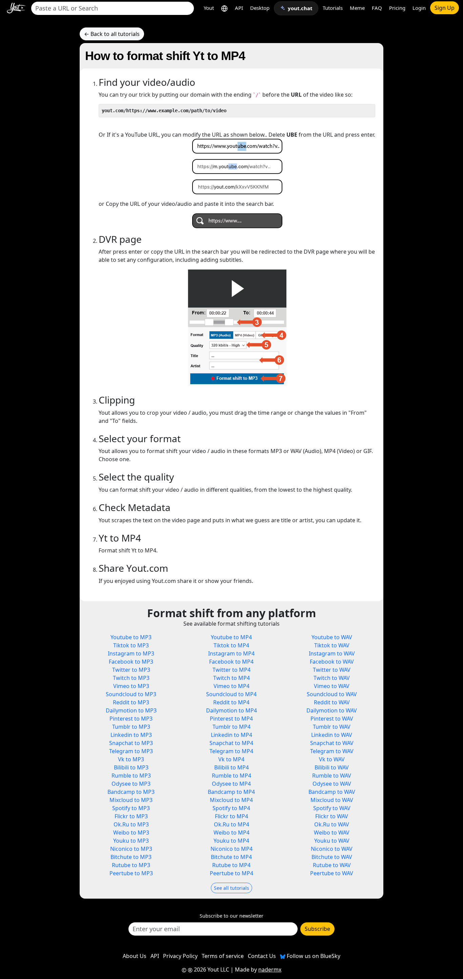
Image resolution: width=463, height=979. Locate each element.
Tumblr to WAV (331, 726)
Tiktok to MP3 (131, 645)
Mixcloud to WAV (331, 800)
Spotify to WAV (331, 808)
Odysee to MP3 (131, 783)
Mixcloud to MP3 (131, 800)
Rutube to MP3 (131, 865)
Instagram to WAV (332, 653)
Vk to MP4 (231, 759)
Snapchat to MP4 (231, 743)
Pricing (397, 7)
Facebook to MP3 (131, 661)
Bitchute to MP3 (131, 857)
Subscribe (317, 929)
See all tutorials (231, 888)
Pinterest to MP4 (231, 718)
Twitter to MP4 (231, 669)
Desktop (259, 7)
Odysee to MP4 (231, 783)
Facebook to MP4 (231, 661)
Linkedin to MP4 (231, 735)
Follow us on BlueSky (312, 956)
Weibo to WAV (331, 832)
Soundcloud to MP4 (231, 694)
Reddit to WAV (332, 702)
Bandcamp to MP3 (131, 792)
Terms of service (223, 956)
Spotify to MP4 (231, 808)
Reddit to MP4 (231, 702)
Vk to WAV (332, 759)
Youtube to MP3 (131, 637)
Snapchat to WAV (332, 743)
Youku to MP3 (131, 840)
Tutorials (333, 7)
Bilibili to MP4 (231, 767)
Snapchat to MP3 (131, 743)
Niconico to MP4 (231, 849)
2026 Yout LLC (211, 969)
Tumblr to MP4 (231, 726)
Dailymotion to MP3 (131, 710)
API (239, 7)
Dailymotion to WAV (331, 710)
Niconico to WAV (332, 849)
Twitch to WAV (332, 678)
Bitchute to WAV (331, 857)
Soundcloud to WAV (332, 694)
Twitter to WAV (331, 669)
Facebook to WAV (332, 661)
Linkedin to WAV (331, 735)
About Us (134, 956)
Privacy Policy (180, 956)
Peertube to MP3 (131, 873)
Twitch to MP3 (131, 678)
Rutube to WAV (332, 865)
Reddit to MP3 (131, 702)
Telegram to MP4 (231, 751)
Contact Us (262, 956)
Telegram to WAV (332, 751)
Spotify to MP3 (131, 808)
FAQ (377, 7)
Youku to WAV (331, 840)
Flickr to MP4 (231, 816)
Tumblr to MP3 (131, 726)
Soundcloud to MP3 (131, 694)
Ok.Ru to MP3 (131, 824)
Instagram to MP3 (131, 653)
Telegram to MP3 (131, 751)
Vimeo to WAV (331, 686)
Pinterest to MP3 (131, 718)
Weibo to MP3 (131, 832)
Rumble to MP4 (231, 775)
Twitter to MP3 (131, 669)
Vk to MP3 (131, 759)
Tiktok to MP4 (231, 645)
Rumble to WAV (331, 775)
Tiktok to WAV (331, 645)
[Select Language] (224, 8)
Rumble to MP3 (131, 775)
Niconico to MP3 (131, 849)
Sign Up (445, 8)
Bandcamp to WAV (331, 792)
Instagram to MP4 (231, 653)
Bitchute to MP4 (231, 857)
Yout (209, 7)
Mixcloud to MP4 (231, 800)
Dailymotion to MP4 (231, 710)
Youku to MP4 (231, 840)
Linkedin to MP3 (131, 735)
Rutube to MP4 (231, 865)
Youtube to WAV (331, 637)
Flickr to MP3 (131, 816)
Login (419, 7)
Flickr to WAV (331, 816)
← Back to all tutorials (112, 34)
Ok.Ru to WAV (331, 824)
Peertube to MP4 (231, 873)
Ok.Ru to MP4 (231, 824)
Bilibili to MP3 (131, 767)
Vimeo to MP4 (231, 686)
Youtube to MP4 (231, 637)
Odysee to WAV (332, 783)
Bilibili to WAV (332, 767)
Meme (357, 7)
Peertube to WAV (331, 873)
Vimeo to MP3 (131, 686)
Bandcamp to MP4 (231, 792)
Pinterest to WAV (331, 718)
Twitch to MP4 (231, 678)
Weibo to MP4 (231, 832)
